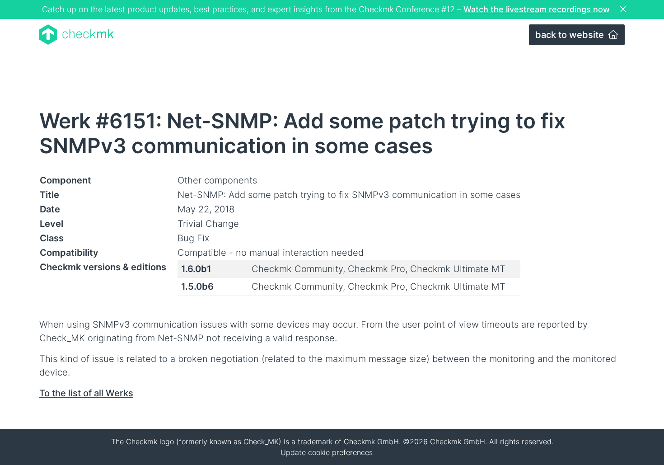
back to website (570, 34)
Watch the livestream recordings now (536, 9)
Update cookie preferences (327, 452)
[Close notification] (624, 9)
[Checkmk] (76, 34)
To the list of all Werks (86, 393)
